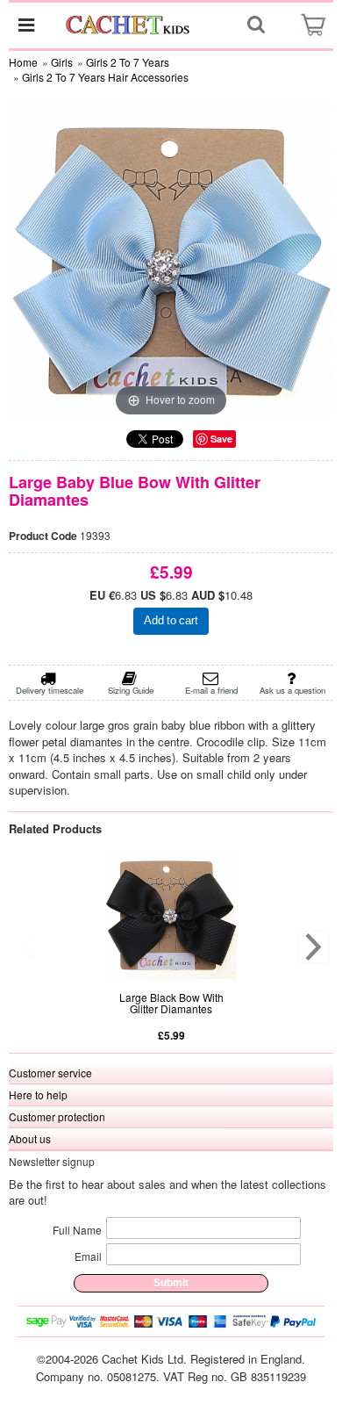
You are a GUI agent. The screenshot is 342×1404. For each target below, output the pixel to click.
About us (30, 1138)
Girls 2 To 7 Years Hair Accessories (105, 76)
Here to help (38, 1094)
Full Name (77, 1229)
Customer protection (57, 1116)
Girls (62, 61)
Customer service (50, 1072)
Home (23, 61)
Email (88, 1256)
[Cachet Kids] (128, 24)
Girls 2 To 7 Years (127, 61)
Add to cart (171, 620)
